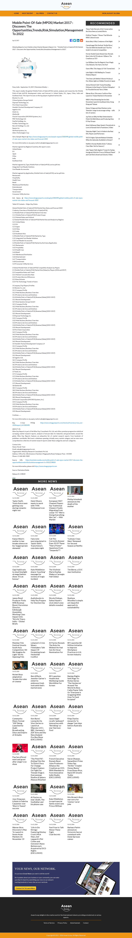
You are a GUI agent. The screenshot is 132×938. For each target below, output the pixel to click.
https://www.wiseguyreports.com (46, 466)
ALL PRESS (40, 13)
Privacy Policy (62, 923)
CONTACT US (52, 13)
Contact (86, 923)
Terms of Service (49, 923)
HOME (16, 13)
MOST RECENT (27, 13)
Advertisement (75, 923)
